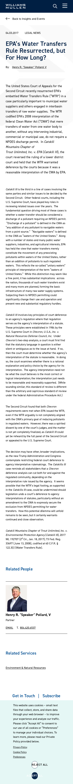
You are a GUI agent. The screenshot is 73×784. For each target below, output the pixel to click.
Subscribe (51, 695)
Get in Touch (23, 695)
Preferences (19, 756)
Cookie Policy (20, 752)
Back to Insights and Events (28, 18)
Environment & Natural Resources (26, 667)
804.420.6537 (28, 627)
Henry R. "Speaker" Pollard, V (29, 67)
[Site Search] (55, 6)
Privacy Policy (20, 747)
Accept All (35, 775)
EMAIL (9, 627)
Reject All (35, 764)
